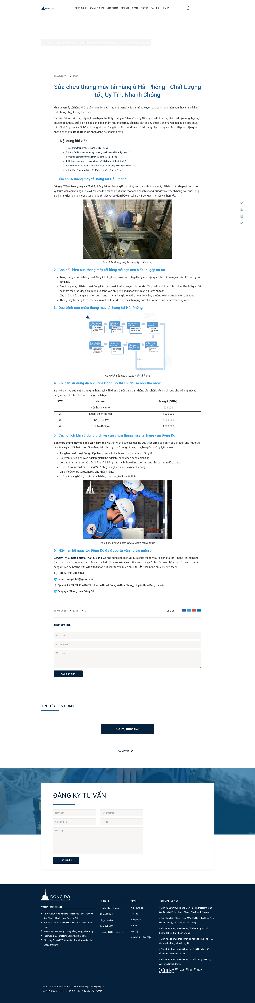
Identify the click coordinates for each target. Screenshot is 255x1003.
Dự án (135, 8)
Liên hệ (165, 8)
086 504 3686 (106, 914)
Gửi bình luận (68, 673)
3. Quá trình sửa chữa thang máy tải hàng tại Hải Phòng (91, 157)
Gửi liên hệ (66, 860)
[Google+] (194, 610)
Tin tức (134, 913)
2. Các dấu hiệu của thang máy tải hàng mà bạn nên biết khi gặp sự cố (98, 152)
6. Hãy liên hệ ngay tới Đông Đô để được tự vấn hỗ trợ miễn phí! (94, 170)
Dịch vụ (125, 8)
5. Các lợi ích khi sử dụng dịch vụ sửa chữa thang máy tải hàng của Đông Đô (100, 165)
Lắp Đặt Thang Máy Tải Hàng (70, 43)
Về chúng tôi (137, 907)
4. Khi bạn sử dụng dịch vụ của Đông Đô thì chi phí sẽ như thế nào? (96, 161)
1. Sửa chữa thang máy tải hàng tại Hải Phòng (87, 148)
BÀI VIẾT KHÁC (126, 751)
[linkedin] (199, 610)
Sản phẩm (112, 8)
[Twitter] (189, 610)
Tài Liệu (155, 8)
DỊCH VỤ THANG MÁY (127, 729)
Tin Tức (144, 8)
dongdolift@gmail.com (112, 932)
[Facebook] (184, 610)
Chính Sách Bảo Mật (141, 937)
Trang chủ (80, 8)
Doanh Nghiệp (96, 8)
